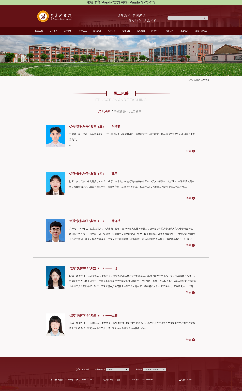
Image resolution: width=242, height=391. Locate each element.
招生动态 (184, 31)
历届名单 (135, 111)
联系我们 (141, 31)
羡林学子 (155, 31)
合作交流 (126, 31)
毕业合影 (120, 111)
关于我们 (68, 31)
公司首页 (54, 31)
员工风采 (104, 111)
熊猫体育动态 (201, 31)
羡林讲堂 (170, 31)
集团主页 (39, 31)
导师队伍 (83, 31)
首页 (190, 80)
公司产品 (97, 31)
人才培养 (112, 31)
